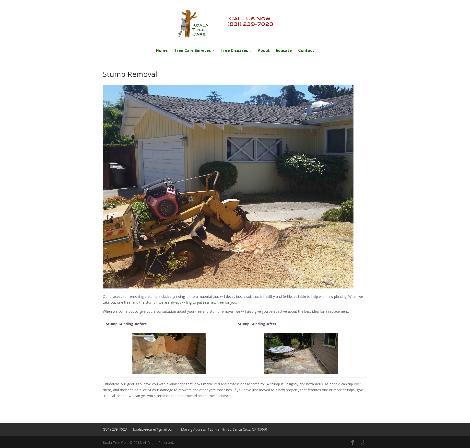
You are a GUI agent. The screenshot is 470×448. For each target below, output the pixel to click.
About (264, 50)
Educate (284, 50)
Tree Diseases (234, 50)
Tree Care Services (192, 50)
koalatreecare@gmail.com (154, 429)
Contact (306, 50)
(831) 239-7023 (115, 429)
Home (162, 50)
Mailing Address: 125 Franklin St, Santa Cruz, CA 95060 (224, 429)
